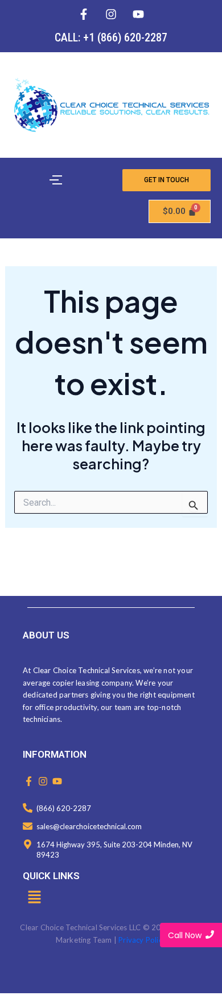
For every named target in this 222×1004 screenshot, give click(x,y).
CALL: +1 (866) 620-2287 (111, 37)
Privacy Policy (142, 939)
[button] (34, 897)
